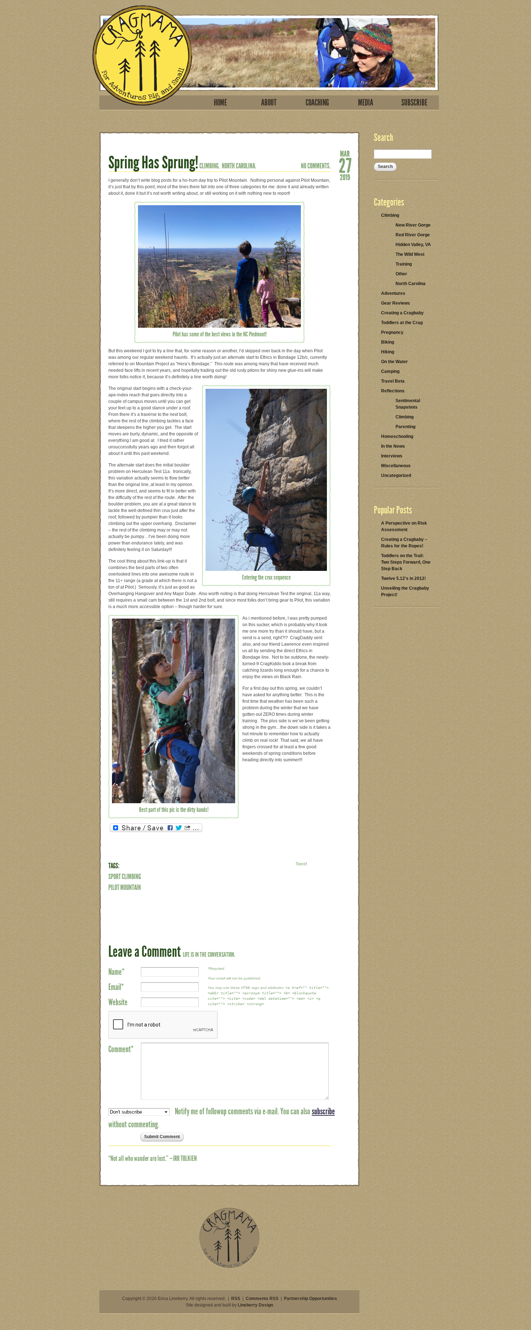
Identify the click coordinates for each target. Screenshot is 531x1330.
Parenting (405, 426)
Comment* (121, 1049)
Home (220, 103)
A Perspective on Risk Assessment (404, 526)
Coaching (317, 103)
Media (365, 103)
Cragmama (142, 55)
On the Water (394, 361)
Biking (387, 342)
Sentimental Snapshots (408, 404)
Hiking (387, 351)
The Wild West (410, 254)
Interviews (391, 456)
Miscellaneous (396, 465)
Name (116, 972)
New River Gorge (413, 225)
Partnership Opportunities (310, 1298)
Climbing (390, 215)
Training (404, 264)
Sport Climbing (124, 876)
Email (116, 987)
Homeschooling (397, 436)
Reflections (393, 390)
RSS (235, 1298)
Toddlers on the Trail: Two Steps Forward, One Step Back (406, 562)
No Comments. (316, 166)
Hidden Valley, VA (413, 244)
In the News (393, 446)
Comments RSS (262, 1298)
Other (401, 273)
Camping (390, 371)
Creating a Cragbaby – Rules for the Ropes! (404, 542)
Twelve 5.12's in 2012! (403, 578)
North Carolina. (239, 166)
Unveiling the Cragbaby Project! (405, 591)
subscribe (323, 1111)
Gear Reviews (395, 303)
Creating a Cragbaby (402, 312)
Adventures (393, 293)
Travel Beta (393, 381)
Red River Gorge (413, 234)
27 (345, 165)
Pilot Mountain (124, 887)
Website (118, 1002)
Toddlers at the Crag (402, 322)
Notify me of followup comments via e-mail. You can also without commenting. (221, 1117)
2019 (345, 176)
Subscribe (414, 103)
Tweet (301, 863)
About (269, 103)
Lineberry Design (255, 1305)
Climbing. (209, 166)
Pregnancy (392, 332)
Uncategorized (396, 475)
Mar (345, 153)
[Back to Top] (229, 1267)
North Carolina (411, 283)
